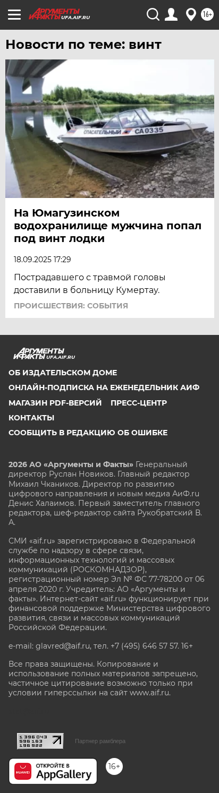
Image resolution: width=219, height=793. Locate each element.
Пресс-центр (139, 403)
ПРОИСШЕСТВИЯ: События (71, 305)
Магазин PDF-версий (55, 403)
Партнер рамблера (100, 741)
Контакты (31, 418)
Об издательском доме (63, 372)
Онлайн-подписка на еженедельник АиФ (104, 387)
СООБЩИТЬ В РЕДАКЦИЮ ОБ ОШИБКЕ (88, 432)
